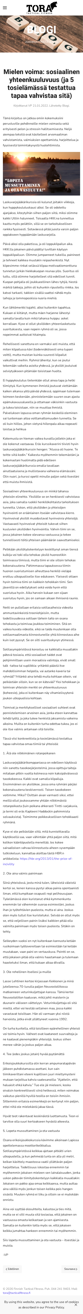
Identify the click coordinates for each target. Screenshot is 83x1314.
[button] (5, 8)
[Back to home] (42, 8)
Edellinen (13, 1269)
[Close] (76, 1304)
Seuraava (69, 1269)
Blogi (65, 106)
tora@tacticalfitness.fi (16, 1293)
